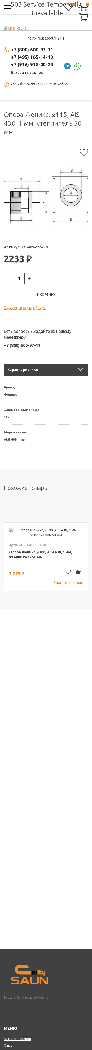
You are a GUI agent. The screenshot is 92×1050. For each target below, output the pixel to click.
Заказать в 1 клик (68, 583)
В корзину (46, 294)
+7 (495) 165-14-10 (32, 57)
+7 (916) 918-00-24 (32, 64)
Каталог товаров (17, 1039)
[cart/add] (78, 571)
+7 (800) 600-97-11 (32, 49)
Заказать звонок (27, 73)
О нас (8, 1045)
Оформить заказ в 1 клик (25, 307)
